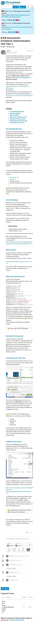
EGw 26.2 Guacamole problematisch (4, 607)
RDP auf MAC (14, 115)
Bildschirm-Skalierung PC (18, 117)
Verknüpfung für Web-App (18, 120)
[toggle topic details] (30, 544)
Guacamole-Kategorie (23, 77)
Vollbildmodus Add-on (17, 122)
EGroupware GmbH (11, 52)
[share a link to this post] (31, 532)
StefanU (8, 51)
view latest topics (17, 620)
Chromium (14, 177)
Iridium (12, 179)
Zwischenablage (15, 113)
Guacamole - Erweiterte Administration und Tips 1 (15, 41)
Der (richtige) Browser (17, 111)
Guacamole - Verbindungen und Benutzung (19, 95)
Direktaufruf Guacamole (18, 119)
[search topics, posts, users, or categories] (28, 7)
